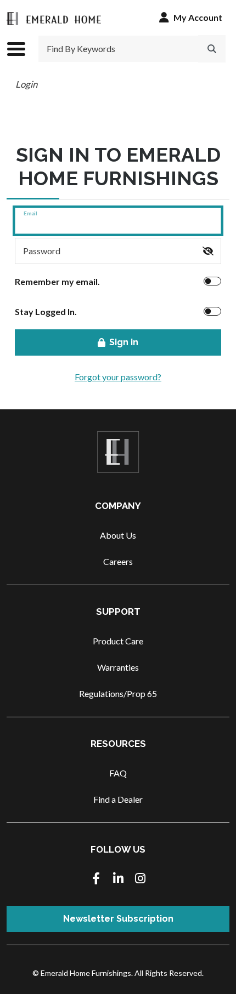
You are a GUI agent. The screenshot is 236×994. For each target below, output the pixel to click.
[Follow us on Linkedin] (118, 879)
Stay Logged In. (46, 311)
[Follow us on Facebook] (96, 879)
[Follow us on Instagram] (139, 879)
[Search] (212, 49)
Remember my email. (57, 281)
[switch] (208, 251)
